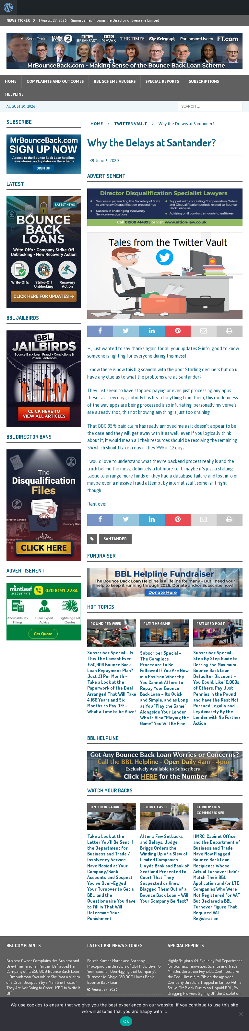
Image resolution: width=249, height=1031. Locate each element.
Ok (126, 1021)
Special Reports (162, 81)
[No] (241, 1014)
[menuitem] (8, 7)
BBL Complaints (23, 945)
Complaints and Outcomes (55, 81)
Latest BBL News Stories (115, 945)
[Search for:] (210, 106)
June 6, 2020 (107, 160)
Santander (115, 539)
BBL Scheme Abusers (115, 81)
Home (11, 81)
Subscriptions (204, 81)
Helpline (14, 94)
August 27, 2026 (104, 989)
